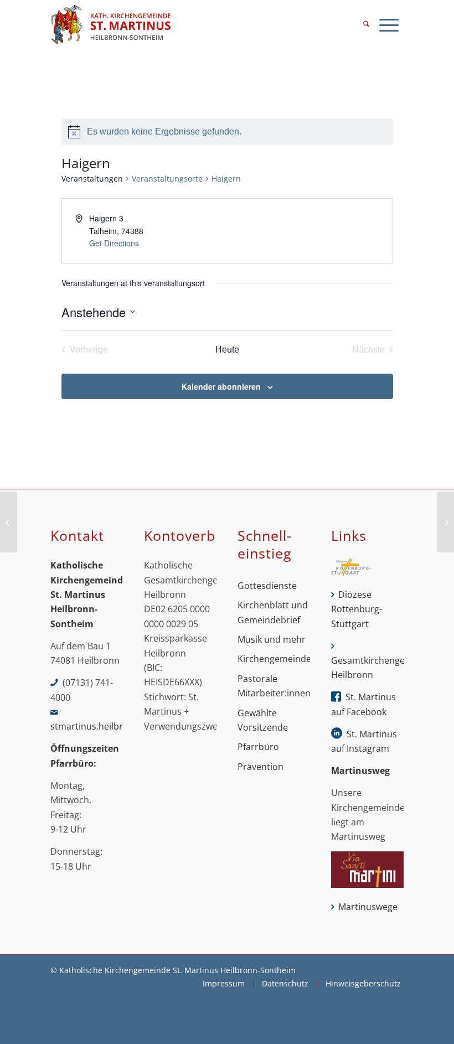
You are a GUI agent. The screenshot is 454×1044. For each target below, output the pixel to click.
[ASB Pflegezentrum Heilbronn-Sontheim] (8, 522)
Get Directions (114, 243)
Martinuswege (368, 907)
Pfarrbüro (258, 747)
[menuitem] (366, 25)
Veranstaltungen (92, 178)
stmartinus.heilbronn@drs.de (112, 726)
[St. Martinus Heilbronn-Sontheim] (111, 25)
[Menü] (389, 25)
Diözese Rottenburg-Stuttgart (356, 609)
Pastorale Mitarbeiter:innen (274, 686)
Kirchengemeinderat (274, 659)
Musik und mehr (272, 639)
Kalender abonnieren (221, 386)
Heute (227, 349)
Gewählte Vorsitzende (263, 720)
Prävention (260, 767)
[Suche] (366, 25)
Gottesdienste (267, 586)
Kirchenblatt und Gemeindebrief (273, 612)
